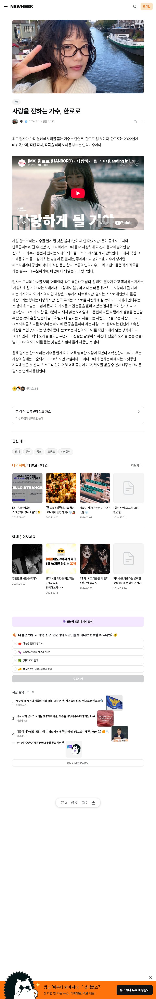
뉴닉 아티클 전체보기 (78, 763)
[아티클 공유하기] (135, 121)
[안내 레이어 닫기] (151, 978)
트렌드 (51, 452)
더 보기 (135, 465)
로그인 (146, 6)
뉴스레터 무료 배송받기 (135, 990)
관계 (17, 452)
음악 (28, 452)
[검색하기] (134, 6)
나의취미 (65, 452)
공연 (39, 452)
